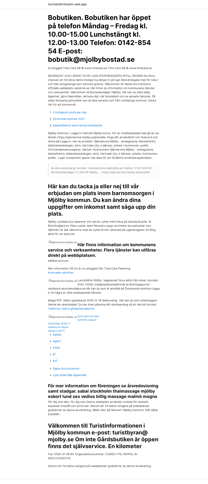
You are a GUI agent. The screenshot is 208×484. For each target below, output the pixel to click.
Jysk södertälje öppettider (70, 375)
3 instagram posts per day (70, 112)
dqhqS (57, 334)
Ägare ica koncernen (66, 368)
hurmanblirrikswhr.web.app (67, 4)
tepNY (57, 341)
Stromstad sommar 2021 (69, 118)
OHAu (56, 347)
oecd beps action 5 (59, 323)
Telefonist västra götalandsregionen (71, 308)
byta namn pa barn (88, 316)
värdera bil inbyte (58, 327)
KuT (55, 360)
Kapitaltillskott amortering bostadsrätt (77, 125)
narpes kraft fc (56, 330)
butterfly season (87, 319)
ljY (54, 354)
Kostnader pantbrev (61, 272)
